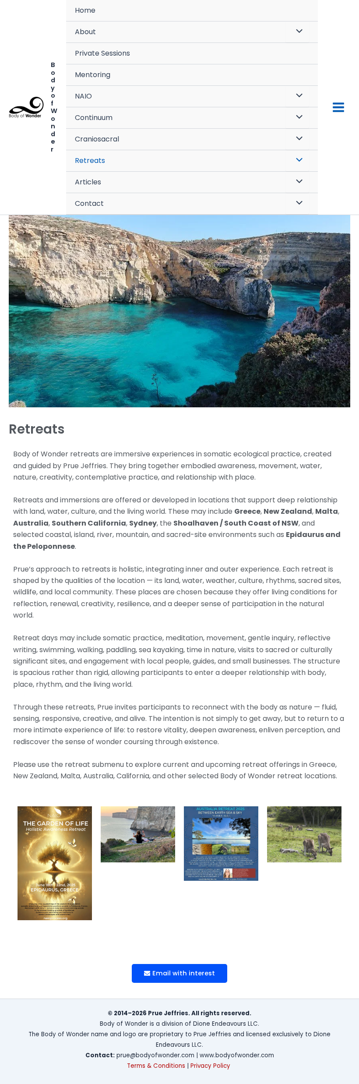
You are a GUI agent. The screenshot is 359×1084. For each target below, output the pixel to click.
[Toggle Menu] (297, 31)
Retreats (90, 160)
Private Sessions (102, 53)
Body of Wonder (54, 107)
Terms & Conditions (156, 1066)
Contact (89, 203)
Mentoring (92, 75)
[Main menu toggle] (338, 107)
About (85, 32)
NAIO (83, 96)
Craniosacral (97, 139)
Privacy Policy (211, 1066)
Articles (88, 182)
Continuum (94, 118)
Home (85, 10)
